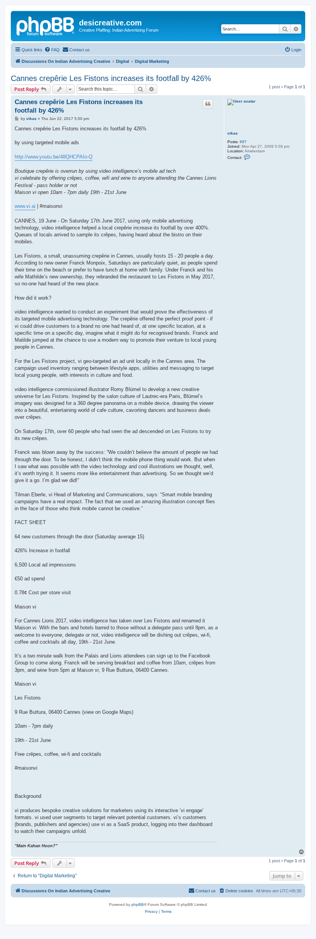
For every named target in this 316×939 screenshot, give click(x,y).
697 (243, 142)
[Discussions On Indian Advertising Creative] (46, 25)
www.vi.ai (25, 206)
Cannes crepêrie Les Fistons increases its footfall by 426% (111, 78)
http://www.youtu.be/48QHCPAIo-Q (53, 157)
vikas (232, 133)
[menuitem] (52, 49)
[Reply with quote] (208, 103)
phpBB (137, 904)
